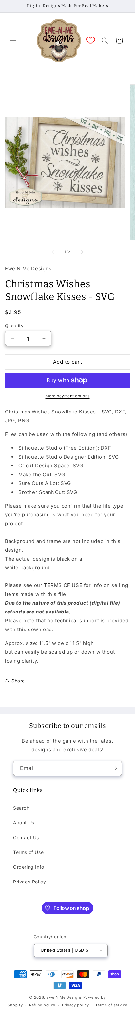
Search (21, 808)
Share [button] (18, 680)
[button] (13, 40)
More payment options (68, 396)
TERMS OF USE (63, 585)
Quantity (14, 325)
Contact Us (26, 837)
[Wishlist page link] (90, 40)
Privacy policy (75, 1005)
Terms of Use (28, 852)
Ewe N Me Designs (64, 997)
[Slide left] (53, 252)
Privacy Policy (29, 881)
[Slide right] (82, 252)
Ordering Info (28, 867)
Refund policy (42, 1005)
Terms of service (111, 1005)
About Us (23, 822)
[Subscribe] (114, 768)
